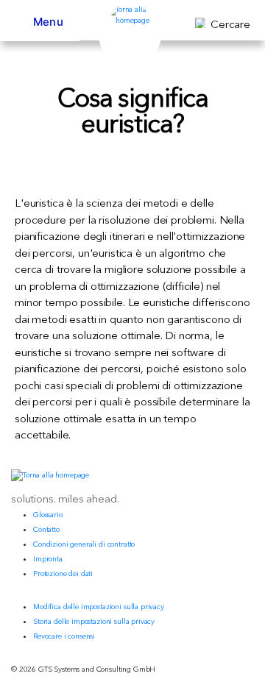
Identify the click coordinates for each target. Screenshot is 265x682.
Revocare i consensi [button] (64, 636)
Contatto (46, 529)
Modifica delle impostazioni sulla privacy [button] (98, 606)
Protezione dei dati (63, 573)
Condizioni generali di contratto (84, 544)
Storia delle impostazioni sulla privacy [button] (94, 621)
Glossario (48, 514)
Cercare (230, 24)
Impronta (48, 559)
